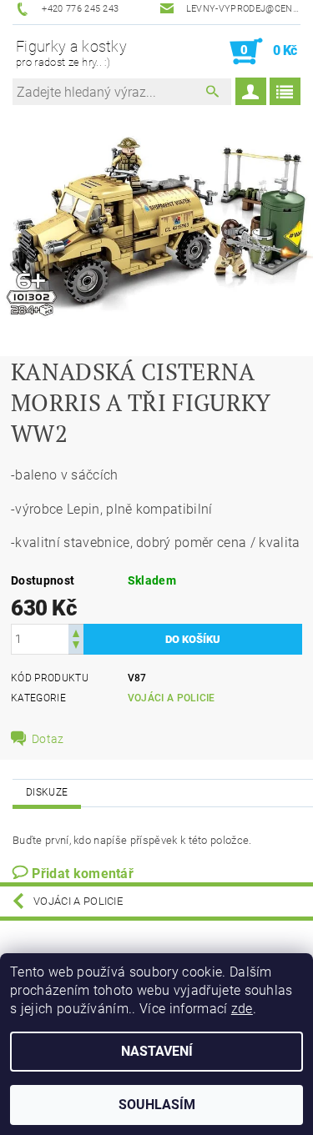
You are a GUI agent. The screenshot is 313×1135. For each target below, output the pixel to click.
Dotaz (48, 739)
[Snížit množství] (75, 647)
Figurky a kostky (71, 53)
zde (242, 1009)
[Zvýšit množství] (75, 632)
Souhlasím (157, 1104)
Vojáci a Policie (171, 698)
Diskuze (47, 792)
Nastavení (157, 1051)
